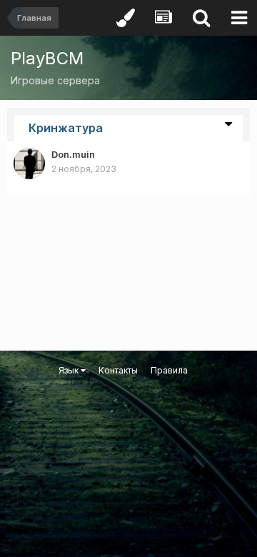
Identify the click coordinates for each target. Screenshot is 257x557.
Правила (169, 370)
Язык (70, 370)
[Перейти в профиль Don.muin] (29, 163)
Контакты (118, 370)
